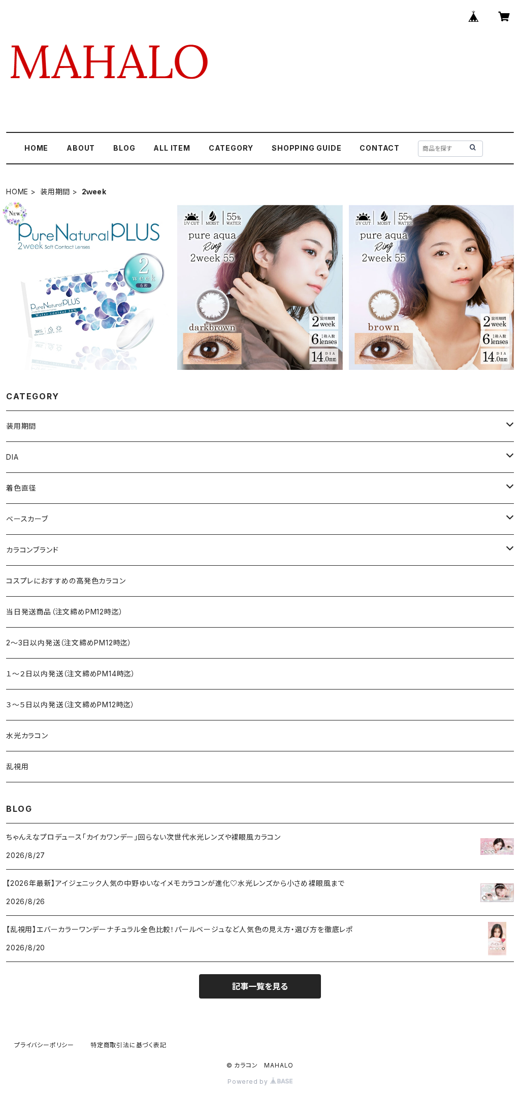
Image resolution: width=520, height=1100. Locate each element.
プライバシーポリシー (44, 1045)
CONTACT (380, 148)
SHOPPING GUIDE (306, 148)
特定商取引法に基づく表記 (128, 1045)
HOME (36, 148)
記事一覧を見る (260, 986)
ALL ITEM (171, 148)
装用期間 (55, 191)
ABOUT (81, 148)
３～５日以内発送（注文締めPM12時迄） (70, 704)
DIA (12, 457)
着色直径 (21, 488)
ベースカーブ (27, 518)
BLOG (124, 148)
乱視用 (17, 766)
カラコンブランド (32, 549)
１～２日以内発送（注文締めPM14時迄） (71, 673)
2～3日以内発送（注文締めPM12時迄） (69, 642)
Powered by (249, 1081)
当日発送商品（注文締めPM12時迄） (64, 611)
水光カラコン (27, 735)
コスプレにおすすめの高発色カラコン (66, 580)
